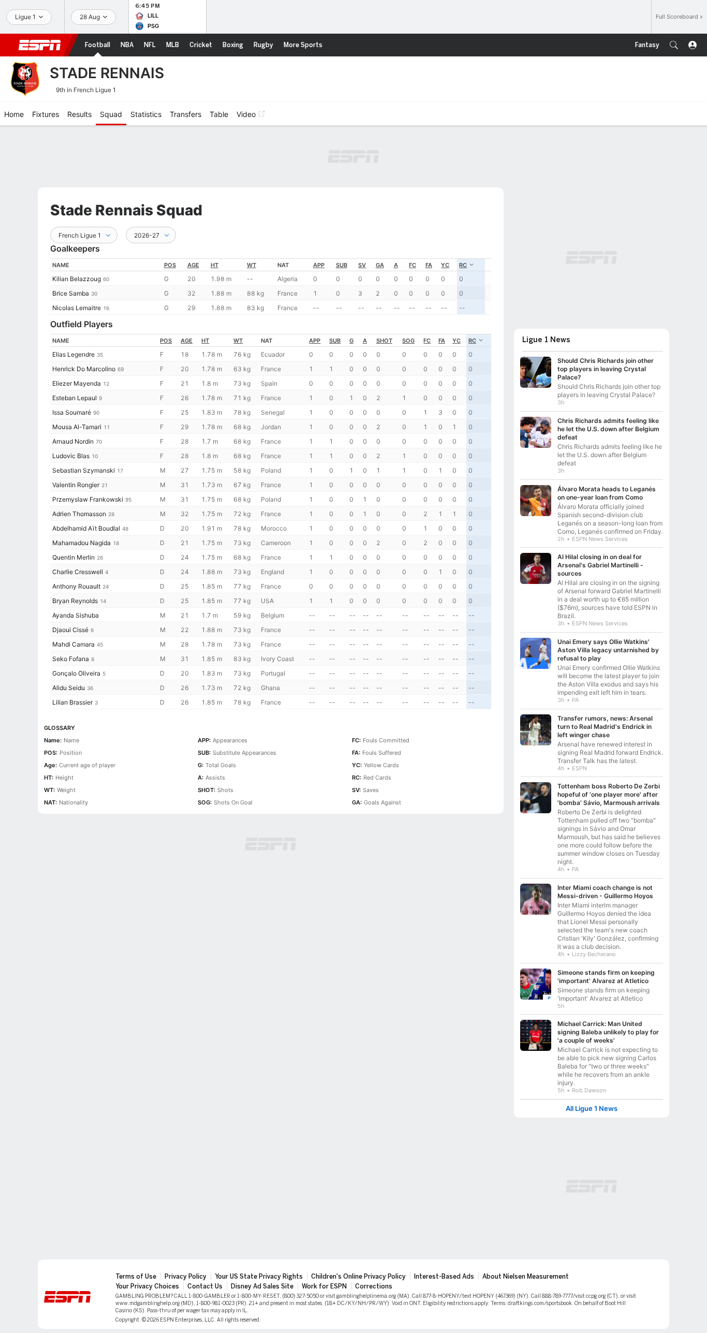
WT (251, 265)
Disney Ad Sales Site (262, 1286)
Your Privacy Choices (147, 1286)
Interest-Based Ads (444, 1276)
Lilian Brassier (72, 702)
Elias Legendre (73, 354)
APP (319, 265)
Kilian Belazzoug (76, 279)
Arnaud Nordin (73, 441)
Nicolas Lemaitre (76, 308)
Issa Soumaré (71, 412)
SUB (341, 265)
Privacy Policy (186, 1276)
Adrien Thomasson (79, 514)
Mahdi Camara (73, 644)
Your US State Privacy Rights (259, 1276)
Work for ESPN (324, 1286)
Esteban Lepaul (74, 398)
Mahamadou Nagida (81, 543)
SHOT (384, 340)
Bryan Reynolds (75, 601)
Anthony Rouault (76, 586)
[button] (674, 45)
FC (412, 265)
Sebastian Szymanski (83, 470)
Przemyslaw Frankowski (87, 499)
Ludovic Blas (71, 456)
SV (362, 265)
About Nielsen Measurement (525, 1276)
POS (170, 265)
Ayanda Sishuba (75, 615)
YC (445, 265)
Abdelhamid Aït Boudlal (86, 528)
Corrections (373, 1286)
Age (193, 265)
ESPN (40, 45)
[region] (270, 286)
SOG (408, 340)
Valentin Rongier (75, 485)
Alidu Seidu (68, 688)
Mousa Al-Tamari (76, 427)
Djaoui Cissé (70, 630)
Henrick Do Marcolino (83, 369)
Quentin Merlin (73, 557)
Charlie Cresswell (77, 572)
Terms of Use (135, 1276)
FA (428, 265)
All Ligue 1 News (591, 1108)
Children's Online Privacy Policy (358, 1276)
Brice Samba (70, 293)
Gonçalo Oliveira (76, 673)
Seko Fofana (70, 659)
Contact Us (205, 1286)
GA (380, 265)
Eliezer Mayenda (76, 383)
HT (214, 265)
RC (463, 265)
